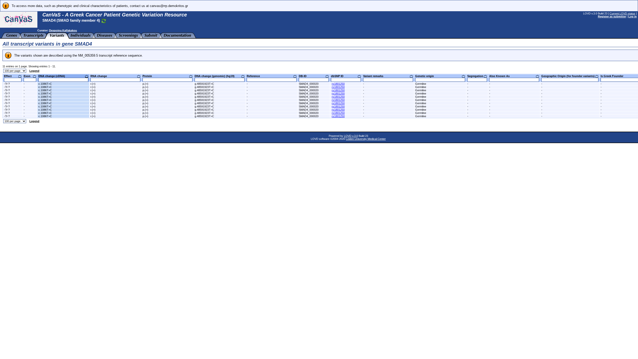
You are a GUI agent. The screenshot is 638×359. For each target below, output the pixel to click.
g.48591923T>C (204, 83)
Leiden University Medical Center (366, 138)
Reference (255, 76)
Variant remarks (375, 76)
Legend (34, 70)
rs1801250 (338, 83)
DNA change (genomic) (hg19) (216, 76)
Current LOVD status (622, 13)
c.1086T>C (45, 83)
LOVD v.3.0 (351, 135)
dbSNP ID (339, 76)
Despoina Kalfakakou (63, 30)
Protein (149, 76)
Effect (9, 76)
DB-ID (304, 76)
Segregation (477, 76)
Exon (29, 76)
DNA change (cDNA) (53, 76)
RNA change (100, 76)
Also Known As (501, 76)
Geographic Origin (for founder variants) (569, 76)
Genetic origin (426, 76)
